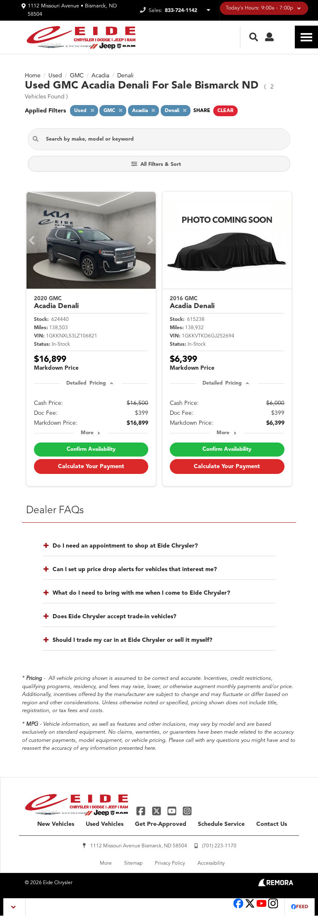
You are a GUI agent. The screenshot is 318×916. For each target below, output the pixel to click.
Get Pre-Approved (160, 824)
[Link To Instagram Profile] (187, 810)
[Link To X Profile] (157, 810)
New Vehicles (55, 824)
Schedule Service (221, 824)
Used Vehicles (104, 824)
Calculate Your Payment (91, 466)
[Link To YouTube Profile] (173, 810)
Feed (302, 907)
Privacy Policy (170, 863)
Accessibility (211, 863)
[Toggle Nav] (306, 37)
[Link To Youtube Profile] (261, 907)
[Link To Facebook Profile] (141, 810)
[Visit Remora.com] (275, 884)
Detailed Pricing (86, 383)
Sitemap (133, 863)
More (87, 432)
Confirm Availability (91, 449)
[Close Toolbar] (14, 907)
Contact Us (271, 824)
